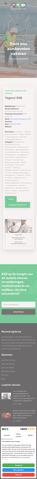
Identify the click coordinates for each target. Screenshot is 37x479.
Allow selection (18, 470)
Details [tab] (30, 435)
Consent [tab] (7, 435)
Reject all (18, 475)
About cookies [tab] (18, 435)
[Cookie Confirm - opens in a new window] (27, 429)
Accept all (18, 465)
